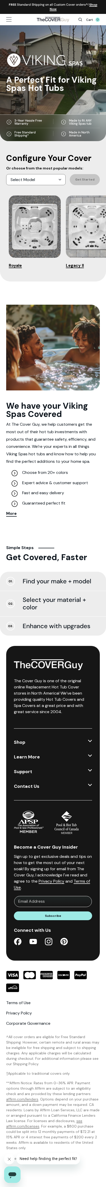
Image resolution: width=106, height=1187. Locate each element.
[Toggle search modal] (80, 19)
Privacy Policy (51, 881)
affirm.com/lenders (22, 1099)
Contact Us (26, 786)
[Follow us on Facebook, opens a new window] (18, 942)
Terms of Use (18, 1002)
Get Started (84, 179)
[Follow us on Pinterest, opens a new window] (64, 942)
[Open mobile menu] (16, 19)
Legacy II (75, 265)
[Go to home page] (53, 19)
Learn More (27, 757)
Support (23, 771)
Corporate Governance (28, 1023)
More (11, 513)
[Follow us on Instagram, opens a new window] (48, 942)
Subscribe (53, 916)
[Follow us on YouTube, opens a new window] (33, 942)
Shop (19, 742)
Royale (15, 265)
